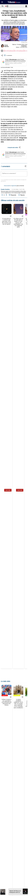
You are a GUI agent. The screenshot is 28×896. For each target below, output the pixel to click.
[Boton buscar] (2, 6)
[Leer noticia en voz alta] (2, 51)
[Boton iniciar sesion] (26, 6)
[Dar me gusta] (2, 195)
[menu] (2, 2)
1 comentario (9, 55)
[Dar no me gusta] (6, 195)
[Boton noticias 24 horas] (7, 6)
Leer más (7, 490)
